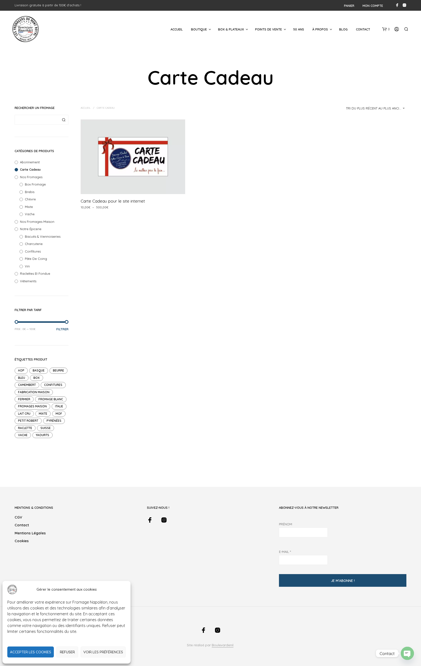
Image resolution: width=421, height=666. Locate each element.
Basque (39, 370)
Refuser (67, 652)
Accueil (177, 29)
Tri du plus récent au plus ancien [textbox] (374, 108)
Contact (363, 29)
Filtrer (62, 329)
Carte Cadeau (30, 169)
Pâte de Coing (36, 259)
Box (36, 378)
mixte (43, 413)
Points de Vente (268, 29)
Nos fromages (31, 177)
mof (59, 413)
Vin (27, 266)
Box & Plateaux (231, 29)
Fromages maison (32, 406)
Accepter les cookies (30, 652)
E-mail (285, 552)
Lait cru (24, 413)
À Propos (320, 29)
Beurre (58, 370)
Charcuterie (34, 244)
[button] (386, 29)
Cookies (22, 541)
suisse (45, 428)
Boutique (199, 29)
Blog (343, 29)
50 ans (298, 29)
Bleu (21, 378)
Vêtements (28, 281)
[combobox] (376, 108)
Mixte (29, 207)
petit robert (28, 420)
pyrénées (54, 420)
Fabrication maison (33, 392)
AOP (21, 370)
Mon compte (373, 6)
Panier (349, 6)
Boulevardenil (222, 645)
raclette (25, 428)
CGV (18, 517)
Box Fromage (35, 184)
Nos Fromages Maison (37, 222)
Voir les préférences (103, 652)
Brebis (29, 192)
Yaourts (42, 435)
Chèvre (30, 199)
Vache (30, 214)
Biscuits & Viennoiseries (42, 236)
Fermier (24, 399)
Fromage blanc (50, 399)
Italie (59, 406)
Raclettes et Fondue (35, 273)
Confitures (33, 251)
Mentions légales (30, 533)
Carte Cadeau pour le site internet (113, 201)
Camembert (27, 385)
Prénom (285, 524)
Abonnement (30, 162)
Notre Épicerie (30, 229)
